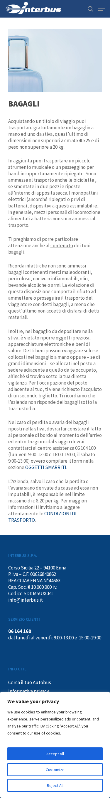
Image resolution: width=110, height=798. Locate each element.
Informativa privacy (28, 691)
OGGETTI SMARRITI (45, 467)
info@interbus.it (25, 600)
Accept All (55, 753)
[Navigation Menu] (101, 9)
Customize (55, 769)
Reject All (55, 785)
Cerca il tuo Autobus (29, 682)
